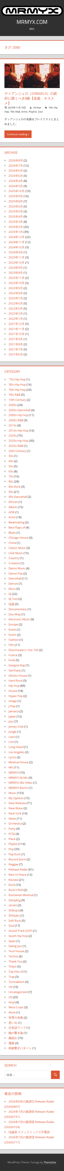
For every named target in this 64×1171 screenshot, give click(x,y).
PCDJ (12, 834)
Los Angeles (16, 752)
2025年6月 (16, 206)
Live (11, 742)
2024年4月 (16, 252)
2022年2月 (16, 313)
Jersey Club (16, 726)
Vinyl (12, 1002)
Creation (14, 563)
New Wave (16, 808)
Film (11, 645)
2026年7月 (16, 165)
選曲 (11, 1043)
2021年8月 (16, 344)
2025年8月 (16, 201)
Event (12, 629)
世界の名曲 (16, 1017)
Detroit (13, 584)
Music (12, 793)
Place (12, 839)
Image (13, 701)
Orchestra (15, 823)
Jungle (13, 732)
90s (11, 492)
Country (14, 558)
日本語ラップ (17, 1028)
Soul (40, 111)
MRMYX (14, 772)
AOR (12, 512)
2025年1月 (16, 232)
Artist (24, 111)
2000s (13, 405)
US (10, 997)
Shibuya (14, 910)
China (12, 543)
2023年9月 (16, 268)
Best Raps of (17, 527)
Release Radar (18, 869)
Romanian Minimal (21, 895)
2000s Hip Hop (18, 415)
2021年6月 (16, 354)
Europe (13, 624)
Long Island (16, 747)
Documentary (18, 609)
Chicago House (18, 538)
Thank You (15, 961)
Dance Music (17, 568)
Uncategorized (18, 992)
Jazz (11, 721)
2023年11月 (17, 257)
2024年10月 (17, 247)
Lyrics (12, 757)
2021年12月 (17, 324)
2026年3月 (16, 186)
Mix (11, 767)
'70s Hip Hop (17, 379)
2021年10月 (17, 334)
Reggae (13, 864)
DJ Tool (13, 599)
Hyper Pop (16, 696)
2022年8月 (16, 293)
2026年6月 (16, 170)
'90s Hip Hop (17, 390)
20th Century (17, 451)
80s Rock (14, 487)
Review (13, 880)
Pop (11, 849)
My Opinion (16, 798)
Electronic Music (19, 619)
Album (13, 507)
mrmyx (37, 107)
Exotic (12, 635)
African (13, 502)
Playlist (33, 111)
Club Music (16, 553)
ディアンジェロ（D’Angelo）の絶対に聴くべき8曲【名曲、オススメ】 (30, 98)
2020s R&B (16, 446)
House (13, 691)
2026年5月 (16, 176)
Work (12, 1012)
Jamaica (14, 711)
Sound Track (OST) (20, 931)
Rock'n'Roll (16, 890)
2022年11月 (17, 278)
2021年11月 (17, 329)
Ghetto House (18, 675)
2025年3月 (16, 222)
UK (10, 987)
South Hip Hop (18, 936)
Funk (12, 660)
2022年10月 (17, 283)
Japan (12, 716)
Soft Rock (15, 921)
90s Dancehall (18, 497)
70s (11, 476)
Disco (12, 589)
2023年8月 (16, 273)
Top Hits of (16, 971)
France (13, 655)
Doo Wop (15, 614)
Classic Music (17, 548)
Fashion (14, 640)
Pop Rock (15, 854)
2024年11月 (17, 242)
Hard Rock (15, 680)
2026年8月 (16, 160)
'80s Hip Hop (17, 384)
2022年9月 (16, 288)
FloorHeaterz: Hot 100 (23, 650)
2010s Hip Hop (18, 430)
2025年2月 (16, 227)
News (12, 818)
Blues (12, 533)
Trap (12, 977)
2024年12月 (17, 237)
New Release (17, 803)
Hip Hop (14, 686)
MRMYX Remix (18, 788)
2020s (13, 435)
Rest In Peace (17, 875)
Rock (12, 885)
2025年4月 (16, 216)
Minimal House (19, 762)
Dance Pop (16, 573)
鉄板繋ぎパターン (20, 1048)
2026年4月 (16, 181)
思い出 (13, 1023)
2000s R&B (16, 420)
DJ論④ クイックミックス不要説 (29, 1132)
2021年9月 (16, 339)
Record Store (17, 859)
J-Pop (12, 706)
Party (12, 829)
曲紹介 (13, 1038)
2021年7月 (16, 349)
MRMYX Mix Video (21, 783)
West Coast (16, 1007)
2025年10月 (17, 191)
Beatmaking (16, 522)
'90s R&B (15, 111)
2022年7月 (16, 298)
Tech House (16, 951)
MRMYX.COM (32, 22)
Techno (13, 956)
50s (11, 466)
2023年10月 (17, 262)
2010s (13, 425)
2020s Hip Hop (18, 441)
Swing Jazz (15, 946)
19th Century (17, 400)
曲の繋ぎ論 (16, 1033)
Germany (15, 670)
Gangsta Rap (17, 665)
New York (15, 813)
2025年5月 (16, 211)
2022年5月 (16, 308)
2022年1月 (16, 319)
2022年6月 (16, 303)
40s (11, 461)
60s (11, 471)
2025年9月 (16, 196)
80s (11, 481)
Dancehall (15, 578)
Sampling (15, 900)
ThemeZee (50, 1162)
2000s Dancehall (19, 410)
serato (13, 905)
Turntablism (16, 982)
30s (11, 456)
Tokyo (13, 966)
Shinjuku (14, 915)
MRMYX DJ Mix (18, 778)
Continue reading (17, 134)
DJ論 (11, 604)
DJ (10, 594)
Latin (12, 737)
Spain (12, 941)
